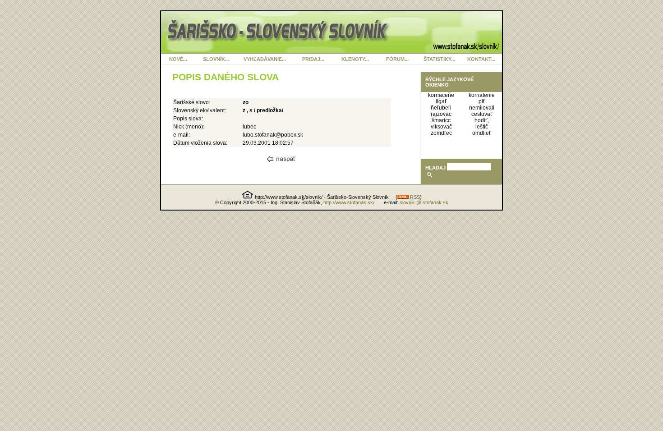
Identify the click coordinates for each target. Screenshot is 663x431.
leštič (481, 127)
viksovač (441, 127)
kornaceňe (441, 95)
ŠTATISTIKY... (439, 59)
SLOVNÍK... (216, 59)
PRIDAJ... (313, 59)
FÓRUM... (397, 59)
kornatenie (482, 95)
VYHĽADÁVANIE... (265, 59)
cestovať (482, 114)
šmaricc (441, 120)
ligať (441, 101)
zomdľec (441, 133)
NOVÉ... (178, 59)
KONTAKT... (481, 59)
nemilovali (481, 108)
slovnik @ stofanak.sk (424, 202)
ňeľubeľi (441, 108)
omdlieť (481, 133)
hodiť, (481, 120)
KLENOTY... (355, 59)
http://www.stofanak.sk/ (348, 202)
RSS (414, 197)
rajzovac (441, 114)
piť (482, 101)
